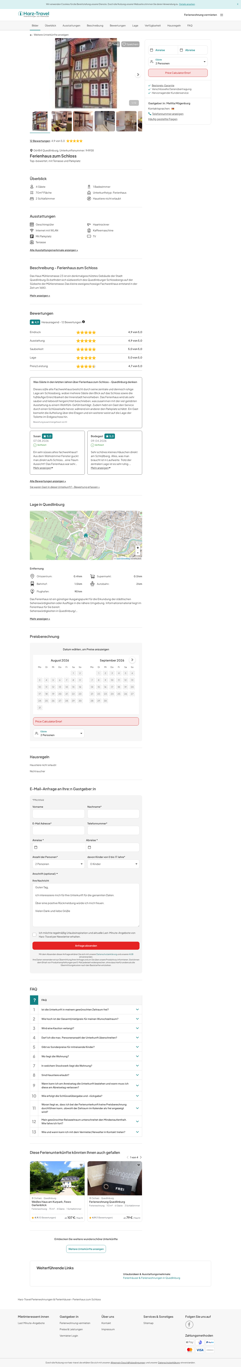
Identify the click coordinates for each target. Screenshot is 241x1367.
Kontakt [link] (106, 1322)
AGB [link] (131, 954)
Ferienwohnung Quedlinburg (107, 1201)
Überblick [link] (50, 25)
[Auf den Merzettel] (81, 1165)
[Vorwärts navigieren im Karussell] (141, 1157)
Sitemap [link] (148, 1322)
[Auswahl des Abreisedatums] (113, 847)
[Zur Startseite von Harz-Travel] (33, 14)
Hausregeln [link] (174, 25)
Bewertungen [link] (118, 25)
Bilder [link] (35, 25)
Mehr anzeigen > (40, 618)
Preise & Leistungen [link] (71, 1329)
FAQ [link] (189, 25)
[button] (113, 44)
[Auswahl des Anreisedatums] (59, 847)
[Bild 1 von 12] (40, 122)
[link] (200, 14)
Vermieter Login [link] (69, 1335)
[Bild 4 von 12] (105, 122)
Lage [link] (135, 25)
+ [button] (138, 548)
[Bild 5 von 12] (126, 122)
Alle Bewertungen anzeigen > (48, 481)
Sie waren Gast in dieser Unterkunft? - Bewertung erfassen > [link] (65, 486)
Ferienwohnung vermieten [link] (75, 1322)
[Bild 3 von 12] (83, 122)
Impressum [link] (108, 1329)
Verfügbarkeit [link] (153, 25)
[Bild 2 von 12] (61, 122)
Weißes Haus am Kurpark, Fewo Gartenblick (51, 1203)
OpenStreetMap (123, 558)
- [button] (138, 553)
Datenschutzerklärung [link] (106, 954)
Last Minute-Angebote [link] (31, 1322)
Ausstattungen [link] (71, 25)
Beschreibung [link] (95, 25)
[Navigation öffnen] (221, 14)
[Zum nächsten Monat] (132, 660)
